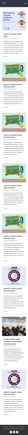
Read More (6, 56)
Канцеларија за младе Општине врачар (17, 428)
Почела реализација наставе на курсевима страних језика (13, 341)
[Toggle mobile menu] (25, 3)
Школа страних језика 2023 (14, 21)
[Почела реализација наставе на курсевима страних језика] (14, 326)
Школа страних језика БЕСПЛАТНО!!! (14, 72)
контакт (13, 426)
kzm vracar (7, 38)
